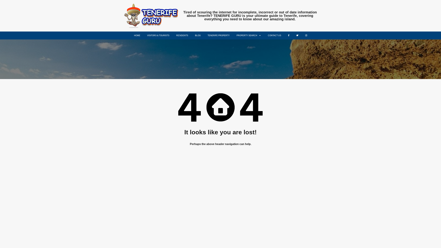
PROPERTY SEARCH (247, 35)
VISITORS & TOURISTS (158, 35)
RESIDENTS (182, 35)
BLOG (198, 35)
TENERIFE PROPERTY (219, 35)
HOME (137, 35)
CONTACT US (274, 35)
